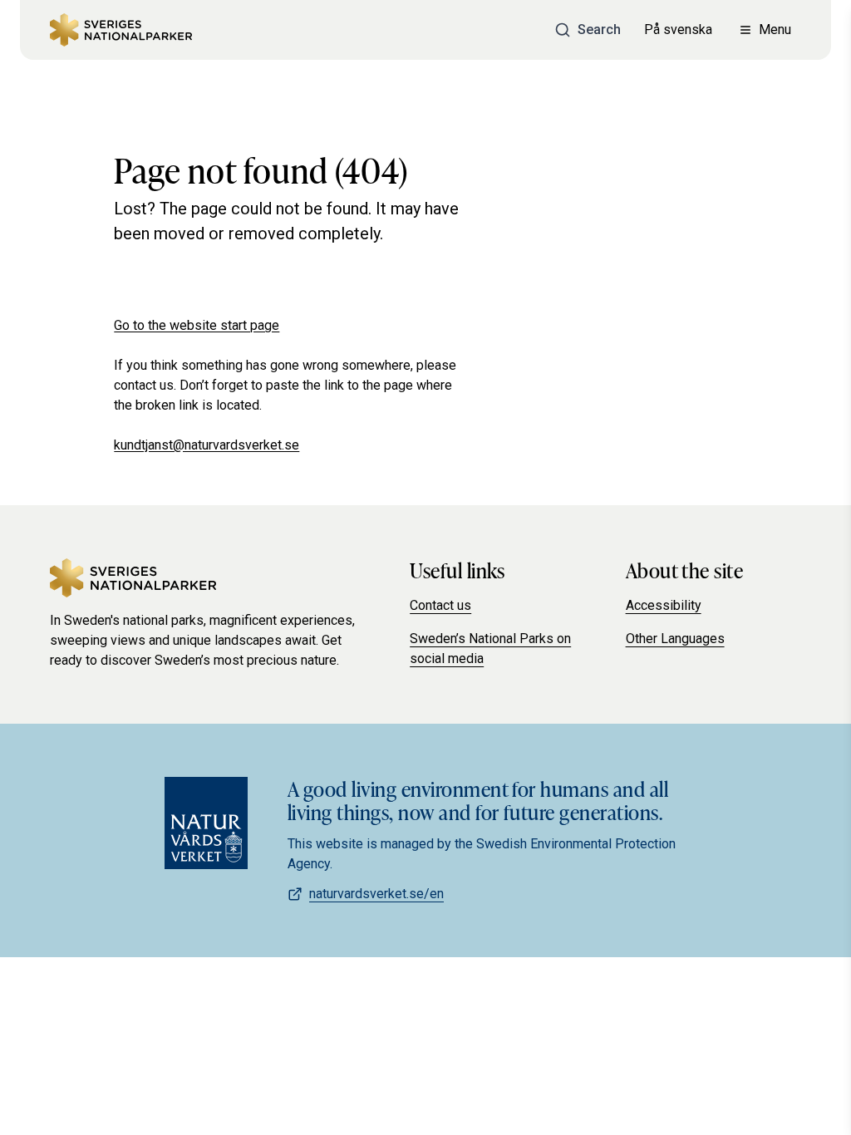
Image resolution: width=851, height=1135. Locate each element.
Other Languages (675, 638)
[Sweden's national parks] (121, 30)
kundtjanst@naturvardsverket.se (206, 445)
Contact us (440, 605)
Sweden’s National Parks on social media (490, 648)
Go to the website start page (196, 325)
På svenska (678, 29)
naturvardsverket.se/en (376, 894)
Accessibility (663, 605)
